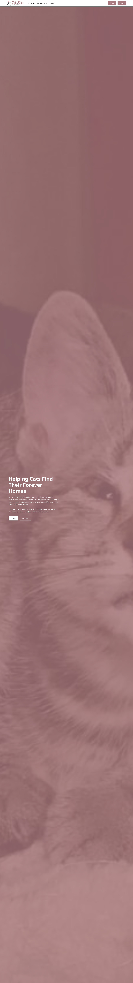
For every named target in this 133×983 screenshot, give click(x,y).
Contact (52, 3)
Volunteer (25, 518)
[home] (16, 3)
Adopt (112, 3)
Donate (121, 3)
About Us (31, 3)
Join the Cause (42, 3)
